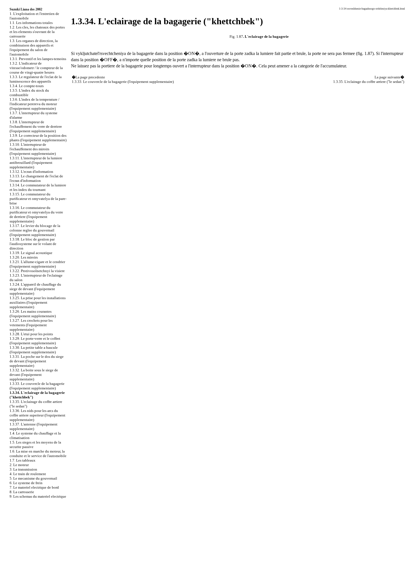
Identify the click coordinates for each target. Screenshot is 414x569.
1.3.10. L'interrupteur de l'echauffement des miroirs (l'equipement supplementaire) (33, 149)
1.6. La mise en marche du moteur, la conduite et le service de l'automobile (38, 453)
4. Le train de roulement (28, 474)
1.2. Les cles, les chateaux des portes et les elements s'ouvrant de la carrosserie (37, 31)
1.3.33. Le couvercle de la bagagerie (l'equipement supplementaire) (37, 385)
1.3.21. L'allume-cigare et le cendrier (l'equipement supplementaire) (37, 264)
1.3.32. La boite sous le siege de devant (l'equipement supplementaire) (34, 374)
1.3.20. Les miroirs (24, 257)
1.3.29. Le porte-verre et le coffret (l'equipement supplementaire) (35, 340)
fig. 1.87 (364, 53)
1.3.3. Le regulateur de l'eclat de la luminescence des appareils (36, 79)
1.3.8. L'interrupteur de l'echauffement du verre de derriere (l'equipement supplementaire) (36, 126)
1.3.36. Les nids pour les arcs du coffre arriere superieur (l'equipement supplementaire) (37, 415)
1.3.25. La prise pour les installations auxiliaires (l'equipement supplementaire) (38, 302)
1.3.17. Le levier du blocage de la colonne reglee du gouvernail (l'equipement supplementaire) (35, 230)
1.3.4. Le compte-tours (27, 86)
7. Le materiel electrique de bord (34, 487)
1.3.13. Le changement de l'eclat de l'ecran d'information (36, 178)
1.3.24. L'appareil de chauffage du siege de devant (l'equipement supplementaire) (35, 288)
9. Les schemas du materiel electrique (38, 496)
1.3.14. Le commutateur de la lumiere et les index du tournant (38, 187)
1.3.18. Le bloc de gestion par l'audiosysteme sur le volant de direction (33, 243)
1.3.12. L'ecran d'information (31, 171)
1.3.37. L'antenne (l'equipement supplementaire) (33, 426)
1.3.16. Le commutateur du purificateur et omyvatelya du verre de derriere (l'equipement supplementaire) (36, 214)
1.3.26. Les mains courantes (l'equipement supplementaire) (33, 313)
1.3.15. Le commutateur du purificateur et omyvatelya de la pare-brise (38, 198)
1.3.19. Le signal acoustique (31, 253)
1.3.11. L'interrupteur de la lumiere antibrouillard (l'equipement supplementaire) (36, 162)
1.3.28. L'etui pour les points (31, 334)
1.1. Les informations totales (31, 23)
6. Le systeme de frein (26, 483)
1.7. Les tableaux (22, 460)
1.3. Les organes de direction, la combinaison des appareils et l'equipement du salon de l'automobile (34, 47)
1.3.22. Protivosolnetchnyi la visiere (37, 271)
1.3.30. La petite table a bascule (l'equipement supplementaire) (34, 349)
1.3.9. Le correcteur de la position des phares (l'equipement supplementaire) (38, 137)
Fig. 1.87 (236, 36)
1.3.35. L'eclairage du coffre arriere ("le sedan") (368, 82)
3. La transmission (23, 469)
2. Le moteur (19, 465)
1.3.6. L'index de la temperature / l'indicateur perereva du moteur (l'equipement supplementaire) (34, 104)
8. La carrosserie (22, 492)
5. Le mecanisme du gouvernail (33, 478)
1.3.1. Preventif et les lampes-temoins (38, 59)
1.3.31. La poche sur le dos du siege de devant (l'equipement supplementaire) (37, 361)
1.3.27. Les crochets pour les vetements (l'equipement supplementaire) (31, 325)
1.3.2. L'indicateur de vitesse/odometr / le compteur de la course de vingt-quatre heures (36, 67)
